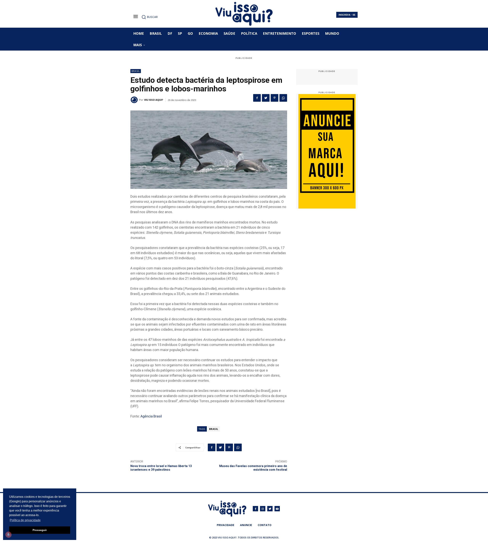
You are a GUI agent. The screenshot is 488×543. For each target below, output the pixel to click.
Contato (264, 525)
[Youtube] (277, 508)
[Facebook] (257, 98)
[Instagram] (262, 508)
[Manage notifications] (8, 535)
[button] (149, 17)
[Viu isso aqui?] (134, 100)
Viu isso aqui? (153, 100)
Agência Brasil (151, 416)
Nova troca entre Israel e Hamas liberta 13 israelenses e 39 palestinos (161, 467)
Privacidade (225, 525)
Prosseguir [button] (40, 530)
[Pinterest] (274, 98)
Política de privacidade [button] (25, 520)
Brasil (136, 71)
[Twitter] (266, 98)
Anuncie (246, 525)
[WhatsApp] (283, 98)
